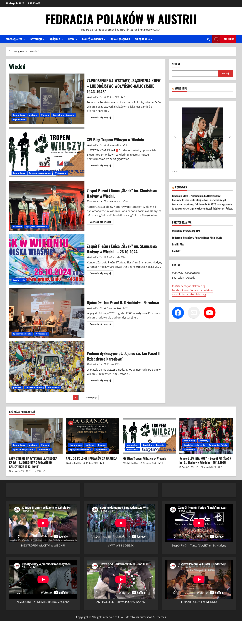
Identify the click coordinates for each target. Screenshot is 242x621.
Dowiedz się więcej (101, 118)
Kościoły (55, 39)
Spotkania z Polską (22, 333)
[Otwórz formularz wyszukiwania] (208, 39)
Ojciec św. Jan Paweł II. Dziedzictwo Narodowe (46, 313)
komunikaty (19, 115)
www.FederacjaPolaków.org (189, 294)
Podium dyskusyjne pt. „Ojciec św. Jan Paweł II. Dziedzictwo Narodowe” (46, 366)
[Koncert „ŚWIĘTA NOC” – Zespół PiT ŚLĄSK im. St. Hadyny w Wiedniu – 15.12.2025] (206, 436)
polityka (33, 115)
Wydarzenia (19, 119)
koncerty (17, 226)
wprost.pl (181, 89)
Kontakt (176, 251)
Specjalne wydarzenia (63, 115)
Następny (91, 397)
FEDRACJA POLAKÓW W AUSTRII (121, 19)
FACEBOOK (228, 39)
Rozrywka (181, 187)
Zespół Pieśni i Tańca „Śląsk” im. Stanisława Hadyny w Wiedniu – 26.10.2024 (46, 259)
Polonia (45, 115)
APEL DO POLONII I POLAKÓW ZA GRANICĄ (91, 458)
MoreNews (132, 617)
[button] (230, 136)
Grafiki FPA (178, 244)
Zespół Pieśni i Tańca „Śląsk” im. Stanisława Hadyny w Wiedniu (46, 206)
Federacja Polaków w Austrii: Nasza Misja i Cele (197, 238)
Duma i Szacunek (120, 39)
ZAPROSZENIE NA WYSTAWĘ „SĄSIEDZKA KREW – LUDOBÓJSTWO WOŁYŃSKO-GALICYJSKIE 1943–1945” (46, 99)
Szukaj (176, 64)
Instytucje (36, 39)
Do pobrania (142, 39)
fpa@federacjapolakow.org (188, 286)
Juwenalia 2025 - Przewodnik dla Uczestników (196, 196)
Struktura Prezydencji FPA (186, 231)
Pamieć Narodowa (92, 39)
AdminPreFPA (95, 97)
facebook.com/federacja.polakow (192, 290)
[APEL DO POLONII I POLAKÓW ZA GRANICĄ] (92, 436)
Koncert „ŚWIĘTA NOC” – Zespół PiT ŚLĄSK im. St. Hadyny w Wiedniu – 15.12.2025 (205, 460)
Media (71, 39)
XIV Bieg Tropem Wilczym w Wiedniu (46, 152)
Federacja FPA (14, 39)
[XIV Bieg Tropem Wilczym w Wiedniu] (149, 436)
